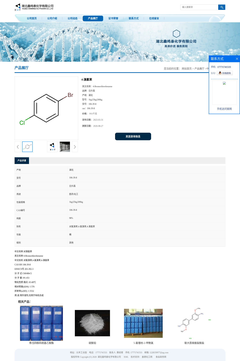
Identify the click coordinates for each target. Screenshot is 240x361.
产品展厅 (93, 18)
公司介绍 (52, 18)
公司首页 (32, 18)
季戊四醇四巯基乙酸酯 (41, 343)
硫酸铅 (92, 343)
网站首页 (187, 68)
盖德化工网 (147, 357)
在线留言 (154, 18)
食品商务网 (161, 357)
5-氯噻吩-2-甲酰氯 (143, 343)
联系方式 (134, 18)
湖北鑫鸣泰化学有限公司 (109, 357)
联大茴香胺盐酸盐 (194, 343)
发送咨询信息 (133, 136)
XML (126, 357)
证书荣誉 (113, 18)
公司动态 (72, 18)
